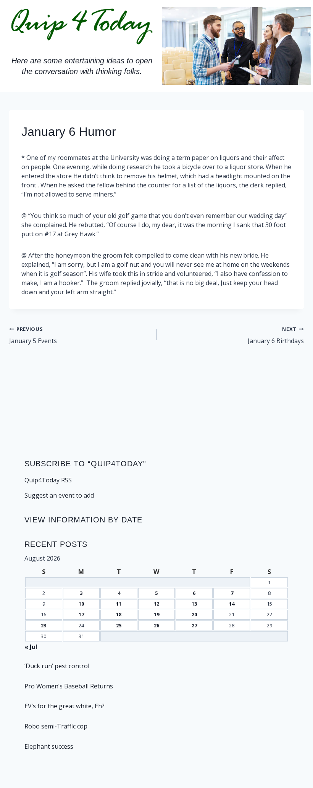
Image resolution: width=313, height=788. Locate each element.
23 (43, 625)
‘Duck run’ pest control (56, 666)
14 (231, 603)
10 (81, 603)
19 (156, 614)
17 (81, 614)
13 (194, 603)
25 (118, 625)
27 (194, 625)
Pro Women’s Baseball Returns (68, 686)
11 (118, 603)
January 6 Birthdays (276, 335)
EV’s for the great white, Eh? (64, 706)
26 (156, 625)
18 (118, 614)
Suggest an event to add (59, 495)
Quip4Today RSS (48, 480)
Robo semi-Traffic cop (55, 726)
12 (156, 603)
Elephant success (48, 746)
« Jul (30, 647)
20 (194, 614)
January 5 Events (33, 335)
